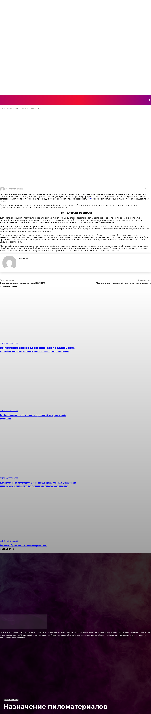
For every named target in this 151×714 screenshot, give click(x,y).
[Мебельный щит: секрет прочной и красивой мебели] (38, 385)
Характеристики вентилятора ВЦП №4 (22, 283)
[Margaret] (9, 263)
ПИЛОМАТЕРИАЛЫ (11, 700)
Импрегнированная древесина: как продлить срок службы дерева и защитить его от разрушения (37, 349)
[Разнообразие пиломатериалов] (38, 515)
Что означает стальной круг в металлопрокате (123, 283)
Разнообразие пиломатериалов (23, 545)
